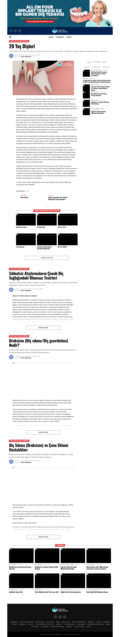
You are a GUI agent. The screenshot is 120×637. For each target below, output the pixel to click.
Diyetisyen (30, 624)
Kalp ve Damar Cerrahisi (26, 622)
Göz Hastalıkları (39, 622)
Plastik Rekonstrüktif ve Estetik (44, 624)
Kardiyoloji (91, 622)
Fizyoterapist (35, 626)
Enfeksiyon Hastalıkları (57, 626)
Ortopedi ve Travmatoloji (79, 622)
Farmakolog (22, 624)
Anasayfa (51, 37)
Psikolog (14, 624)
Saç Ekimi (98, 622)
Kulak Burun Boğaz (69, 624)
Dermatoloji (59, 624)
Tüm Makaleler (60, 37)
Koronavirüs (106, 622)
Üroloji (58, 622)
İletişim (88, 626)
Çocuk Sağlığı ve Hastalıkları (95, 624)
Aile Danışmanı (45, 626)
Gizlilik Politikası (79, 626)
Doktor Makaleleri (26, 56)
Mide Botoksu (66, 622)
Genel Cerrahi (50, 622)
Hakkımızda (69, 626)
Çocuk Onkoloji (81, 624)
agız (28, 191)
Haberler (68, 37)
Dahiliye (108, 624)
